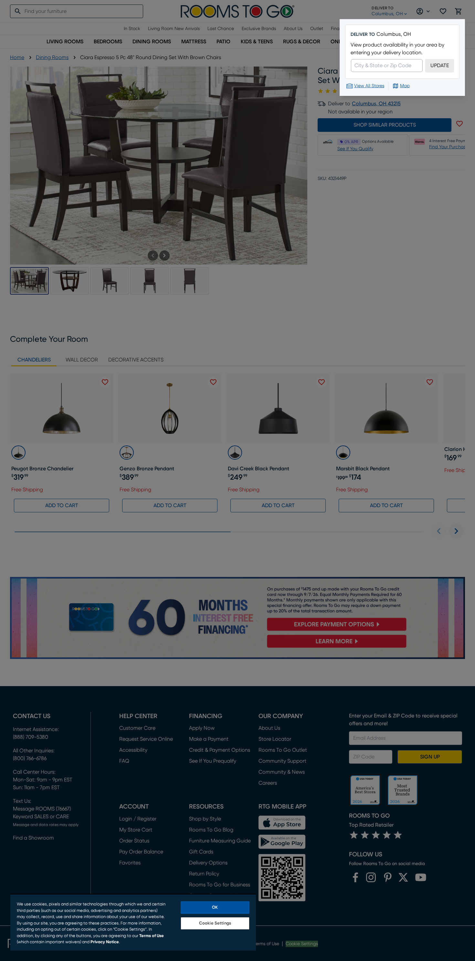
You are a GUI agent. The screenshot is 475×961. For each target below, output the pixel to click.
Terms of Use (151, 936)
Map (405, 86)
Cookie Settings (215, 923)
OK (215, 907)
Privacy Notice (104, 942)
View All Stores (369, 86)
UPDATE (439, 65)
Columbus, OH (393, 34)
